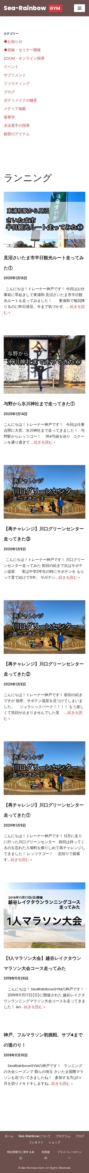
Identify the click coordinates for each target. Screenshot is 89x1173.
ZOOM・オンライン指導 (24, 58)
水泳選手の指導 (17, 125)
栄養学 (9, 117)
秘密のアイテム (17, 133)
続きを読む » (44, 442)
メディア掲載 (15, 108)
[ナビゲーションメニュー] (79, 8)
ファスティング (17, 83)
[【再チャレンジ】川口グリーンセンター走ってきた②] (44, 627)
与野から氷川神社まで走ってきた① (39, 404)
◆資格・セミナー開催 (22, 49)
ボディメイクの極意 (20, 100)
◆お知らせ (13, 41)
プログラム (63, 1136)
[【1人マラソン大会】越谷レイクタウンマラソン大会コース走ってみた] (44, 915)
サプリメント (15, 75)
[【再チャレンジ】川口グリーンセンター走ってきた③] (44, 492)
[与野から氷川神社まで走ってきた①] (44, 364)
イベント (11, 66)
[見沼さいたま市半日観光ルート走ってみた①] (44, 220)
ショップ (54, 1142)
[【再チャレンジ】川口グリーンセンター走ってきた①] (44, 768)
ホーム (9, 1136)
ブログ (9, 91)
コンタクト (36, 1142)
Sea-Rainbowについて (35, 1136)
